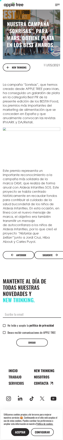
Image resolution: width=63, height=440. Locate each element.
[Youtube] (53, 398)
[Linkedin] (20, 398)
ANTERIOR (21, 255)
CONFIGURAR (42, 432)
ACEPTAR (20, 432)
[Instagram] (8, 398)
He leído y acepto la (31, 325)
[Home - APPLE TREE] (13, 4)
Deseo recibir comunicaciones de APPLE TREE (32, 332)
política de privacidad (41, 325)
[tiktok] (31, 398)
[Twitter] (42, 398)
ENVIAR (32, 342)
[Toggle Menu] (57, 5)
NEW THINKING (19, 67)
